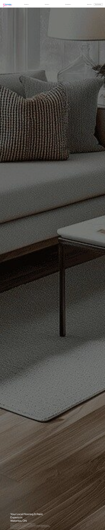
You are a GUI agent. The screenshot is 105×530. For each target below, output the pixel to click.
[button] (11, 1)
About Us (89, 4)
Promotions (67, 4)
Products (26, 4)
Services (46, 4)
